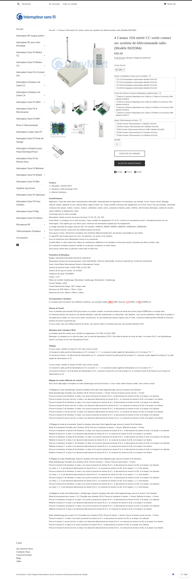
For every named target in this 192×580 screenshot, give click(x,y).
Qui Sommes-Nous (24, 549)
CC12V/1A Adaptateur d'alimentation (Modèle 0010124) (137, 79)
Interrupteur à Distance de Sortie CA (30, 94)
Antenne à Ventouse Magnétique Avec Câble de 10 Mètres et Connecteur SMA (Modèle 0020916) (144, 109)
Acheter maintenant (129, 163)
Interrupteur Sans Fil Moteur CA (30, 64)
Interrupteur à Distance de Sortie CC (30, 84)
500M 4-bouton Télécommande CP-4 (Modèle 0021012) (138, 132)
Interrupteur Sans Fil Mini (28, 181)
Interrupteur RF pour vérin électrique (30, 44)
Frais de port (119, 58)
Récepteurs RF (30, 224)
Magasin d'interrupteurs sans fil (43, 574)
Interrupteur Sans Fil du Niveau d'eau (27, 160)
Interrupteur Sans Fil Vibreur (29, 218)
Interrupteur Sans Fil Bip (27, 211)
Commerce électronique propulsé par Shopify (71, 574)
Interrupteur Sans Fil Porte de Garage (29, 140)
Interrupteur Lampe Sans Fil (29, 132)
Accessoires (30, 238)
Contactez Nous (23, 552)
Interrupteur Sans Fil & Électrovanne (26, 110)
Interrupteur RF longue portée (30, 36)
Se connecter (54, 4)
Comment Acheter (24, 555)
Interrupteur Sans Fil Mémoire (30, 168)
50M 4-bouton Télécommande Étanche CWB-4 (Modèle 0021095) (141, 129)
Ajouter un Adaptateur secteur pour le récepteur (131, 76)
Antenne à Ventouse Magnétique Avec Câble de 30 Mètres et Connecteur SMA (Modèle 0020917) (144, 114)
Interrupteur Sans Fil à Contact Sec (30, 74)
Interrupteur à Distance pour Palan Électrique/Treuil (29, 150)
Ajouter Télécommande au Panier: (126, 120)
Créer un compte (70, 4)
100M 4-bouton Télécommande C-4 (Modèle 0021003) (137, 124)
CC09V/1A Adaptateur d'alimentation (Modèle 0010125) (137, 88)
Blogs (18, 558)
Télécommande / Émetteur (30, 231)
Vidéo (18, 561)
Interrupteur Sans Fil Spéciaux (30, 195)
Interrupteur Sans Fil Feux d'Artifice (28, 203)
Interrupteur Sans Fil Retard (30, 175)
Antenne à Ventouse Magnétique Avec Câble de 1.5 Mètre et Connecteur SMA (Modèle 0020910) (144, 98)
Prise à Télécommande (27, 125)
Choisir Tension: (120, 65)
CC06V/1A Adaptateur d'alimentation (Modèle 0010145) (137, 85)
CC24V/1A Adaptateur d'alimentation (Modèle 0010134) (137, 82)
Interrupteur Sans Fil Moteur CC (30, 54)
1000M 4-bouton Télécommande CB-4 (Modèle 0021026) (138, 127)
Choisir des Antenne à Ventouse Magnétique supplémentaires (136, 93)
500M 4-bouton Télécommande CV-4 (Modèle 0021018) (137, 135)
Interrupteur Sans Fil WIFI (28, 119)
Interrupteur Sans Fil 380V (30, 102)
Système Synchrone (25, 188)
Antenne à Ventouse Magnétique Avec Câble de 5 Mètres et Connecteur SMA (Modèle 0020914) (144, 103)
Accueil (19, 29)
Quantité (117, 140)
